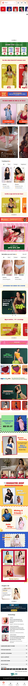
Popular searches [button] (6, 649)
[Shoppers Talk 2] (11, 594)
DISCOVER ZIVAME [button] (6, 660)
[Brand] (8, 114)
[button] (21, 2)
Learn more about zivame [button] (8, 646)
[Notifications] (18, 2)
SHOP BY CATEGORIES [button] (6, 653)
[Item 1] (5, 370)
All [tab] (3, 164)
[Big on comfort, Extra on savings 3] (11, 329)
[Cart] (25, 2)
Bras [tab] (9, 164)
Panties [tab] (15, 164)
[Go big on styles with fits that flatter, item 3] (11, 205)
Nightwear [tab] (23, 164)
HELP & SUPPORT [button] (5, 657)
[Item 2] (16, 370)
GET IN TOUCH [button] (5, 664)
